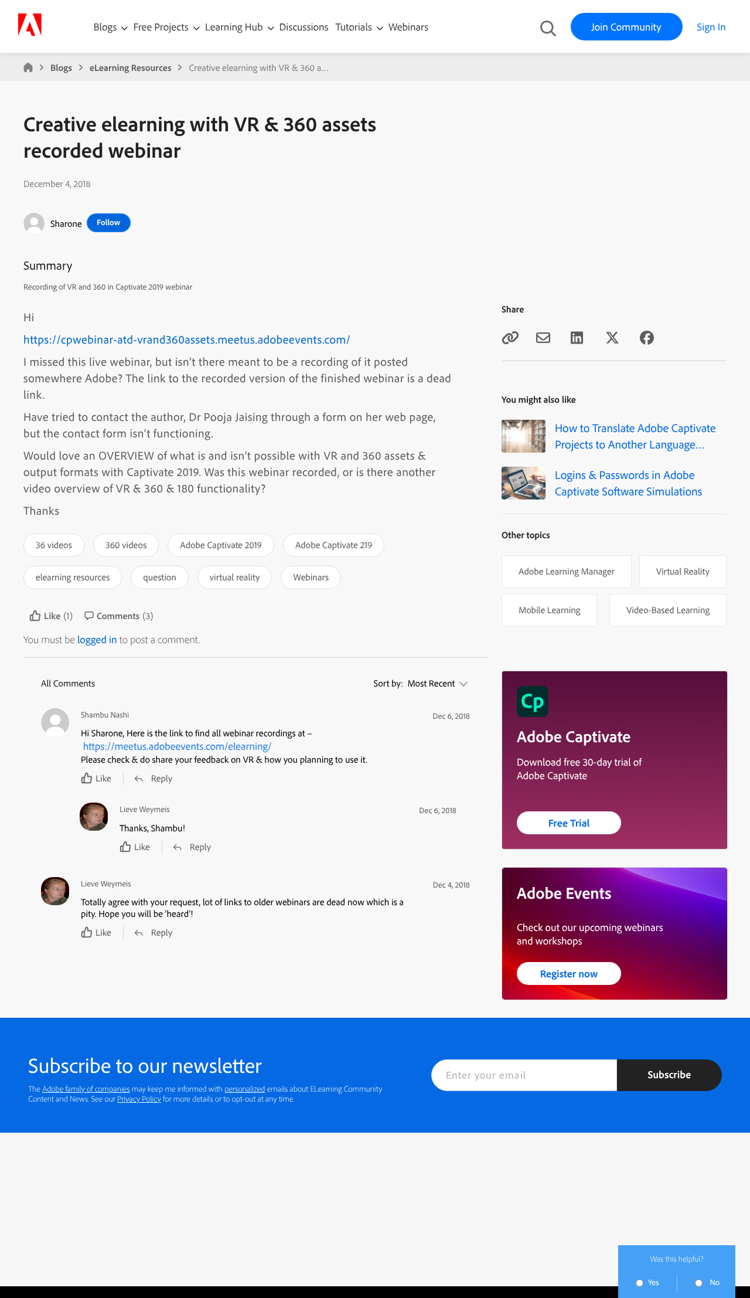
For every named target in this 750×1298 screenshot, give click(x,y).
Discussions (304, 26)
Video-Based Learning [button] (668, 610)
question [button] (159, 577)
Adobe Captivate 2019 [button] (221, 545)
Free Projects (162, 26)
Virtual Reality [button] (683, 571)
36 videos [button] (54, 545)
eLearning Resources (130, 67)
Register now (569, 973)
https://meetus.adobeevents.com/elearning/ (177, 746)
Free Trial (569, 823)
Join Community (627, 26)
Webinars (408, 26)
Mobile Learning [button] (549, 610)
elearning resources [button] (73, 577)
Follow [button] (108, 222)
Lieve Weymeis (145, 809)
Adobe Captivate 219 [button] (333, 545)
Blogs (105, 26)
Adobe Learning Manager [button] (567, 571)
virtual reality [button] (235, 577)
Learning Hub (235, 26)
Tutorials (355, 26)
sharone (66, 223)
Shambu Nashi (105, 715)
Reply (161, 778)
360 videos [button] (125, 545)
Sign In (711, 26)
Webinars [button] (311, 577)
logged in (97, 639)
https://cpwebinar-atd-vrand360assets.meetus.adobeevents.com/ (186, 339)
